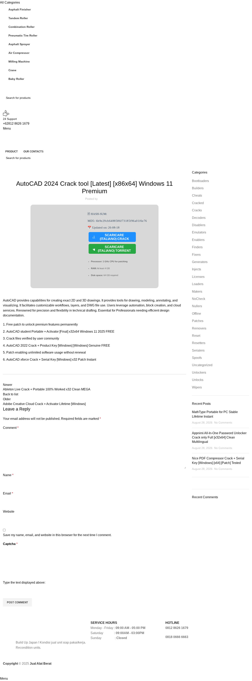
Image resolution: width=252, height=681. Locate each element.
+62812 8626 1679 (16, 123)
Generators (94, 172)
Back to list (10, 394)
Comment (11, 427)
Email (8, 493)
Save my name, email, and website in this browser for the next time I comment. (57, 535)
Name (8, 475)
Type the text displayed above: (24, 582)
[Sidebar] (5, 671)
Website (8, 511)
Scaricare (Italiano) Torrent (114, 248)
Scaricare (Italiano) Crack (114, 237)
